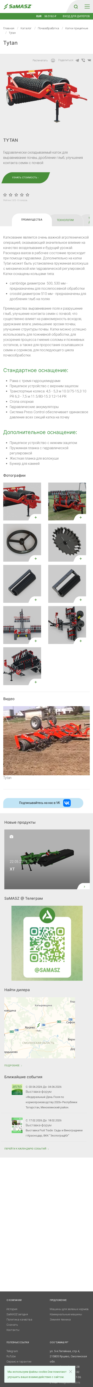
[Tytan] (46, 740)
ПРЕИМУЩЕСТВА (31, 219)
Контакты (12, 1330)
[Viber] (83, 60)
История (11, 1309)
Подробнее (12, 1065)
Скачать (12, 1324)
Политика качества (19, 1319)
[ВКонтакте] (89, 60)
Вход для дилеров (76, 16)
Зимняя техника (60, 1319)
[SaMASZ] (17, 6)
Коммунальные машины (66, 1314)
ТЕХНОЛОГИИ (65, 220)
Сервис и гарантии (18, 1361)
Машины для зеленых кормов (69, 1309)
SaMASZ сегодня (17, 1314)
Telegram (12, 1351)
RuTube (11, 1356)
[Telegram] (77, 60)
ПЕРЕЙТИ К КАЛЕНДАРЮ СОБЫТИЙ (25, 1148)
